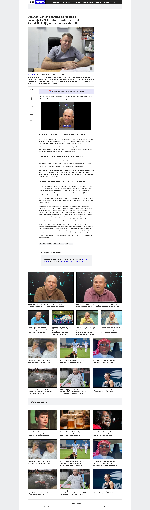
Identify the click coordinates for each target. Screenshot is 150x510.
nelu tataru (42, 243)
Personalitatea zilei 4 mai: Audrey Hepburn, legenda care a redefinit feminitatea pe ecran (42, 423)
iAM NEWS (31, 13)
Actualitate (66, 2)
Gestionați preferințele (104, 506)
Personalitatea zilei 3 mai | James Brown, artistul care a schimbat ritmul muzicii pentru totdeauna (107, 423)
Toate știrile (54, 2)
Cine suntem (87, 506)
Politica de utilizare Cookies (74, 506)
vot (67, 243)
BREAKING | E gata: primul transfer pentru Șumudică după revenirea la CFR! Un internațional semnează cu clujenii (75, 381)
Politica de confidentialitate (58, 506)
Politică (77, 2)
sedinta (49, 243)
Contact (94, 506)
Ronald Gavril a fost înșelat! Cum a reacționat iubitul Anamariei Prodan (42, 351)
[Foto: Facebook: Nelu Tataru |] (91, 68)
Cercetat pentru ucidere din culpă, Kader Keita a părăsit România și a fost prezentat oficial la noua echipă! (107, 351)
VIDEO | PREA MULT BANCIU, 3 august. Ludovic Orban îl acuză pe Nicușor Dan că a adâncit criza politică (111, 322)
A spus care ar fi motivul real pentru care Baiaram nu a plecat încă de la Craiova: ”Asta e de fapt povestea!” (75, 351)
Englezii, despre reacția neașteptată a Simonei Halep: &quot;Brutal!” (107, 381)
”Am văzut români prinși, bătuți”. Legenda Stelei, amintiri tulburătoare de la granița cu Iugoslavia (42, 381)
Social (98, 2)
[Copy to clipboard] (31, 121)
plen (71, 243)
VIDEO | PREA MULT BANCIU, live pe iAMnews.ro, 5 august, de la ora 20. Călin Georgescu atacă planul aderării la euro (38, 322)
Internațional (88, 2)
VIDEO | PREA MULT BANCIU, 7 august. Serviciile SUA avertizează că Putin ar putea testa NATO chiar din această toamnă (51, 290)
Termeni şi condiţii (44, 506)
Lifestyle (107, 2)
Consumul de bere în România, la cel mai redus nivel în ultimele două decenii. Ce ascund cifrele (75, 423)
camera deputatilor (59, 243)
